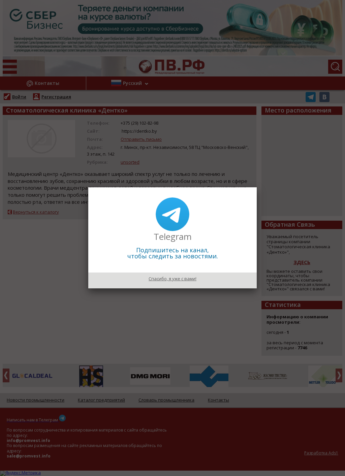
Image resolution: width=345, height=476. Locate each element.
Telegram (173, 236)
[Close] (257, 187)
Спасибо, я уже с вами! (172, 279)
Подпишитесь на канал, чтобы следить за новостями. (172, 253)
